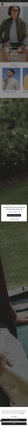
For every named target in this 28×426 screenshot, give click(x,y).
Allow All (14, 423)
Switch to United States (14, 215)
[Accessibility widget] (1, 421)
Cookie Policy (21, 413)
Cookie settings (14, 416)
